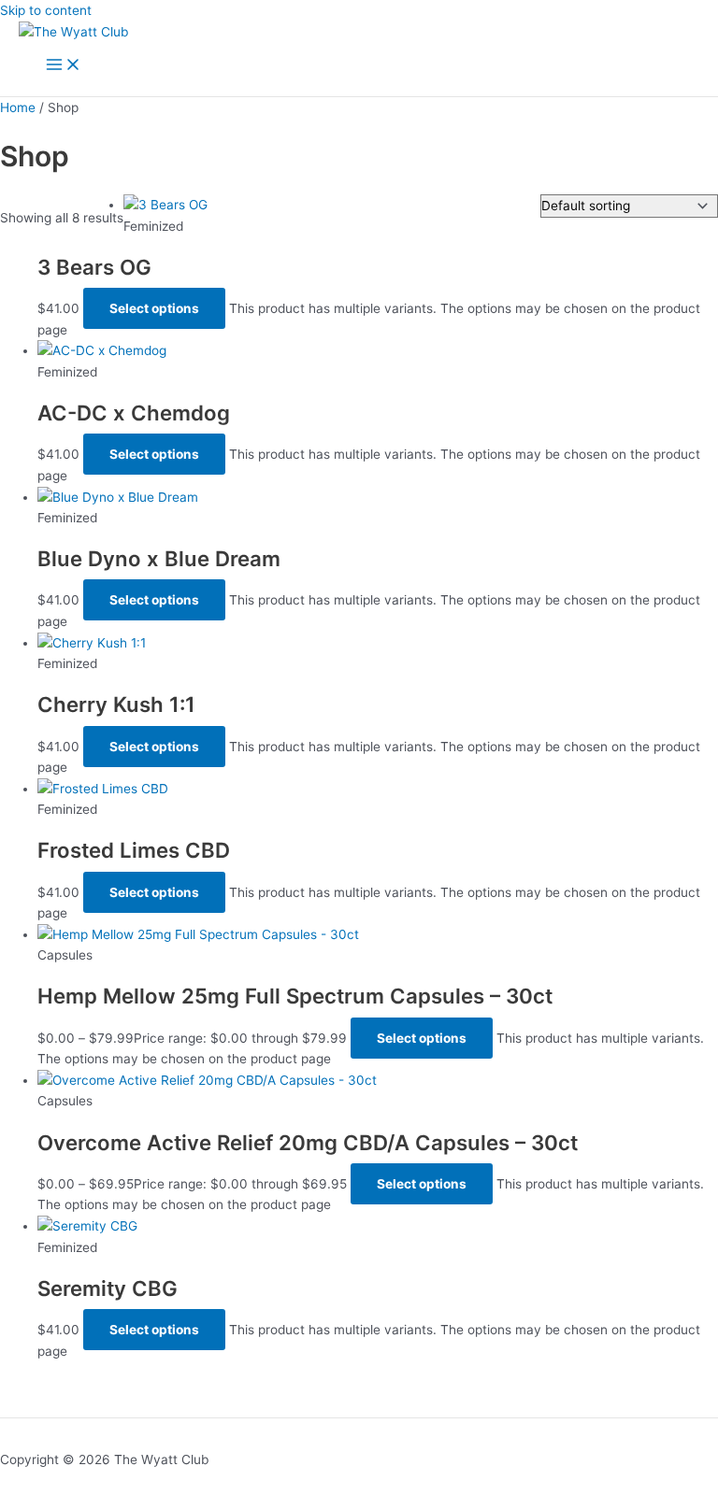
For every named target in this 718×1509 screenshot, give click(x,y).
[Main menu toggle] (63, 66)
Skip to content (46, 10)
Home (18, 107)
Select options (154, 308)
